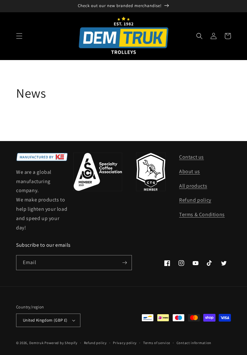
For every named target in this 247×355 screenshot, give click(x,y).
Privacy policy (125, 343)
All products (193, 185)
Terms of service (156, 343)
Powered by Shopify (61, 343)
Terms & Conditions (202, 214)
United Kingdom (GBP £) (45, 320)
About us (189, 171)
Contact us (191, 157)
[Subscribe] (124, 262)
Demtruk (36, 343)
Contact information (194, 343)
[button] (19, 36)
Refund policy (195, 200)
